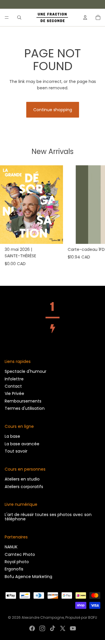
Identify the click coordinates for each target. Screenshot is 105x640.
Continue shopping (52, 110)
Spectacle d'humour (25, 371)
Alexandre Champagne (43, 617)
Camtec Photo (20, 554)
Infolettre (14, 379)
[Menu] (6, 17)
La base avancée (22, 444)
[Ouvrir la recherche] (19, 17)
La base (12, 436)
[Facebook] (32, 628)
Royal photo (17, 562)
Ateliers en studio (22, 479)
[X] (62, 628)
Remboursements (23, 401)
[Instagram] (42, 628)
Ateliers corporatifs (24, 487)
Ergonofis (14, 569)
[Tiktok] (52, 628)
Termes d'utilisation (25, 408)
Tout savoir (16, 451)
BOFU (92, 617)
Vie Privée (14, 393)
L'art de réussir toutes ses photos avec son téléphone (48, 517)
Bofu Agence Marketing (28, 576)
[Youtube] (72, 628)
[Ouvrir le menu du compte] (85, 17)
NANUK (11, 547)
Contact (13, 386)
